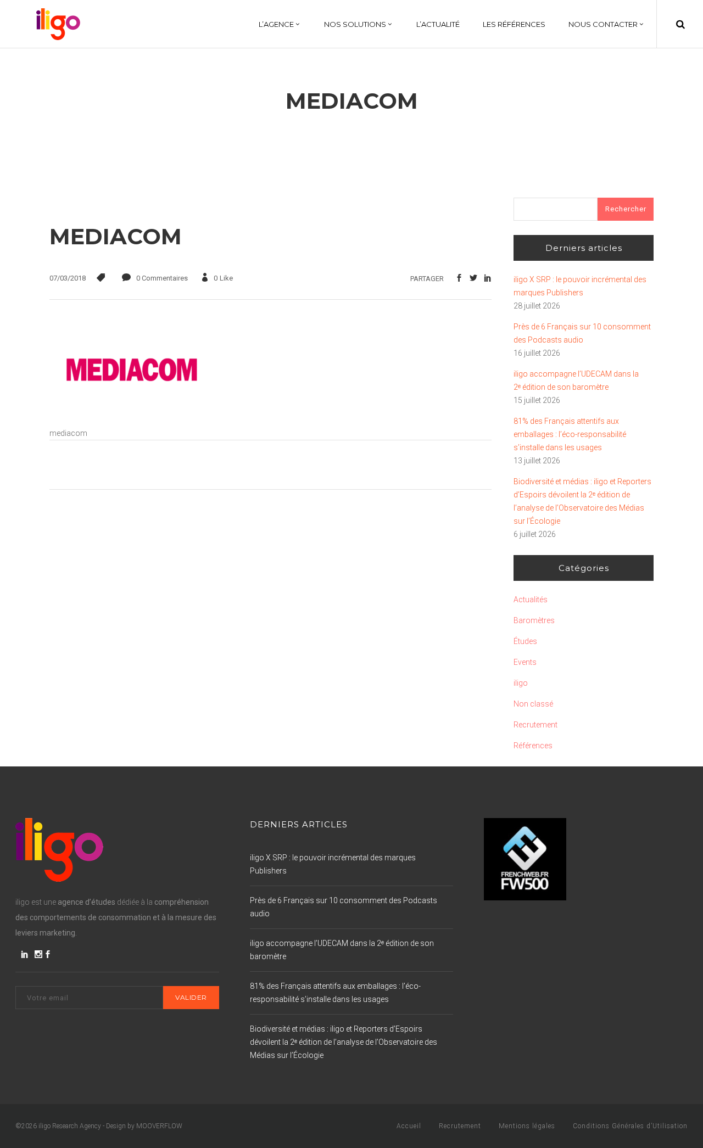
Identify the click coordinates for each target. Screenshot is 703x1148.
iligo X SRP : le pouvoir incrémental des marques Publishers (580, 286)
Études (525, 641)
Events (525, 662)
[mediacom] (131, 420)
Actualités (531, 599)
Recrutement (535, 724)
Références (533, 745)
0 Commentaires (162, 278)
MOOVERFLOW (159, 1126)
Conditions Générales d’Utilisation (630, 1126)
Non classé (533, 703)
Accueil (409, 1126)
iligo (521, 683)
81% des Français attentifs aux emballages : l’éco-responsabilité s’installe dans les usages (570, 434)
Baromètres (534, 620)
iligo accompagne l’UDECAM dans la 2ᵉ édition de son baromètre (576, 380)
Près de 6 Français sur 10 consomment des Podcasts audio (582, 333)
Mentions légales (527, 1126)
